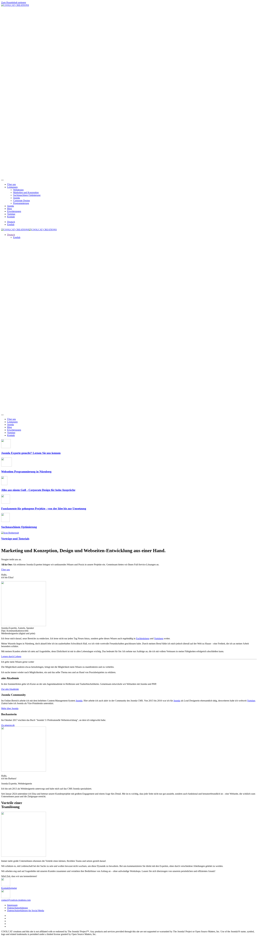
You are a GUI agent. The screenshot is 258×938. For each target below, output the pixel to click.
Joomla (16, 198)
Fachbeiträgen (142, 638)
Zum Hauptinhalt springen (13, 2)
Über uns (11, 184)
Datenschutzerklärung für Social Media (25, 910)
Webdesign (18, 189)
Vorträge (11, 214)
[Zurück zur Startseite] (15, 5)
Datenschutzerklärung (17, 908)
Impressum (12, 905)
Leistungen (12, 187)
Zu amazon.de (8, 725)
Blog (9, 208)
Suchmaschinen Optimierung (26, 195)
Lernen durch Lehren (11, 656)
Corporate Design (21, 200)
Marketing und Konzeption (26, 192)
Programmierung (21, 203)
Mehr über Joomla (9, 708)
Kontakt (11, 216)
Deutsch (11, 222)
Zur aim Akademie (10, 689)
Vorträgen (158, 638)
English (10, 224)
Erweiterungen (14, 211)
